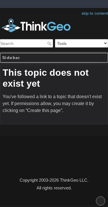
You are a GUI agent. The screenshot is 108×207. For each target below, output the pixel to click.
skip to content (95, 13)
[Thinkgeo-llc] (57, 164)
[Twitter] (54, 164)
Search (50, 43)
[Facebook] (51, 164)
